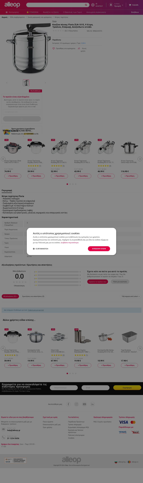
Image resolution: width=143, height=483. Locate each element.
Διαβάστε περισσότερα (69, 242)
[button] (40, 249)
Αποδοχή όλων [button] (99, 249)
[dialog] (71, 241)
